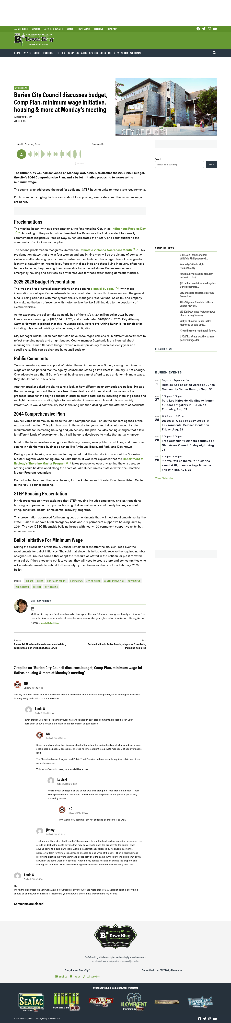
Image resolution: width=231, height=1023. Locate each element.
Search (158, 159)
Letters (60, 53)
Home (17, 53)
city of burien (93, 581)
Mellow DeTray (24, 116)
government (134, 581)
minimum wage (22, 586)
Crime (37, 53)
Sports (93, 53)
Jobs (103, 53)
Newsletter (112, 28)
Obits (111, 53)
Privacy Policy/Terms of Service (48, 1018)
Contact (70, 28)
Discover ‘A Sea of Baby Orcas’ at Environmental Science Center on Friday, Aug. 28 (185, 425)
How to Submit (84, 28)
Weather (122, 53)
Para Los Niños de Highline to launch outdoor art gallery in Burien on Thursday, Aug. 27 (188, 405)
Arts (84, 53)
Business (73, 53)
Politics (48, 53)
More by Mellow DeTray (50, 622)
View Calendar (164, 478)
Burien (40, 581)
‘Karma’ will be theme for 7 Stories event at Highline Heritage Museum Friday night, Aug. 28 (186, 465)
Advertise (36, 28)
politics (37, 586)
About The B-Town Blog (53, 28)
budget (29, 581)
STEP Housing (51, 586)
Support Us (98, 28)
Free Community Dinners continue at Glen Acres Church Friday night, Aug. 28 (188, 445)
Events (27, 53)
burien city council (57, 581)
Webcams (136, 53)
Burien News (21, 87)
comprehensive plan (114, 581)
